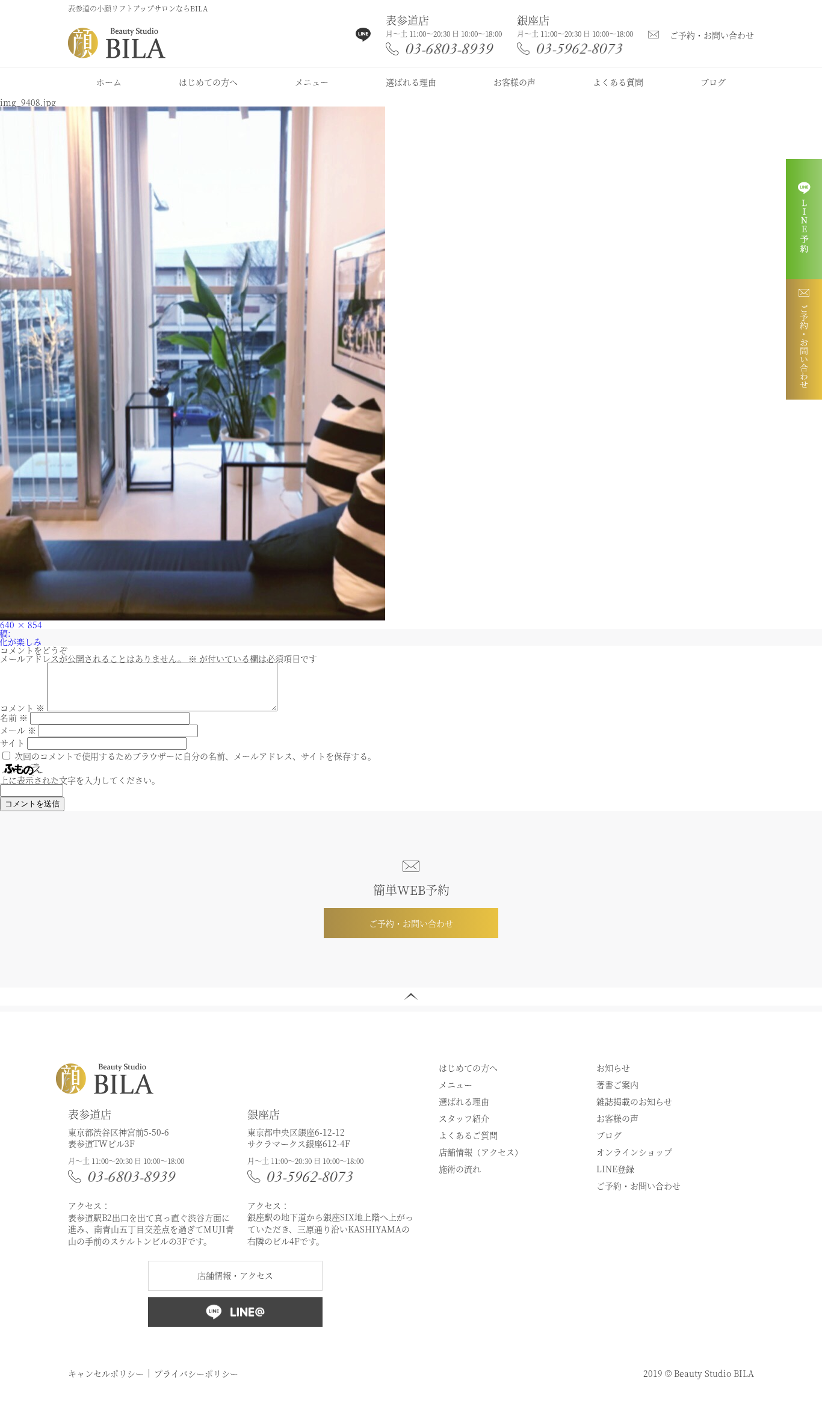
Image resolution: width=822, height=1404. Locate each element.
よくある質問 (618, 82)
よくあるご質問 (468, 1135)
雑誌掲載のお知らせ (634, 1101)
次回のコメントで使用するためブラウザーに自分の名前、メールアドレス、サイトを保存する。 (195, 756)
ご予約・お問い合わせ (712, 35)
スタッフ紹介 (464, 1118)
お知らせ (613, 1068)
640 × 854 (21, 625)
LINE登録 (615, 1169)
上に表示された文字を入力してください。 (80, 780)
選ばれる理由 (411, 82)
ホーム (109, 82)
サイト (12, 743)
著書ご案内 (617, 1084)
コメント (22, 708)
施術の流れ (460, 1169)
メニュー (312, 82)
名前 (14, 717)
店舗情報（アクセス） (481, 1152)
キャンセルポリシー (106, 1373)
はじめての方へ (208, 82)
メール (18, 730)
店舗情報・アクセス (235, 1275)
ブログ (713, 82)
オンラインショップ (634, 1152)
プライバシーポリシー (196, 1373)
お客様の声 (514, 82)
